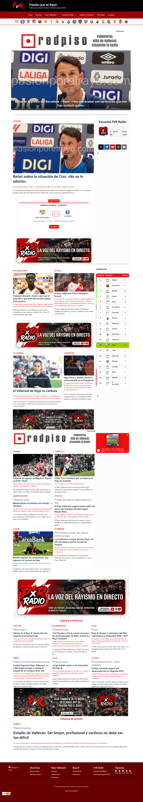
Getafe (114, 329)
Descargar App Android (102, 774)
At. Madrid (116, 307)
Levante (115, 367)
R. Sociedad (115, 383)
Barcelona (116, 285)
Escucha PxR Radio (100, 771)
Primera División (68, 15)
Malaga (115, 361)
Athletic (115, 377)
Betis (114, 302)
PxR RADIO (54, 227)
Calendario (55, 777)
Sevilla (114, 296)
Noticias (39, 15)
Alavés (114, 280)
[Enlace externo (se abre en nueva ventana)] (71, 41)
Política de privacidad (71, 791)
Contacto (111, 15)
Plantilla (54, 771)
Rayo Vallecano (50, 15)
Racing (114, 318)
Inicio (30, 15)
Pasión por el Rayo (43, 5)
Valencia (115, 356)
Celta (114, 350)
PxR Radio (101, 15)
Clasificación (55, 774)
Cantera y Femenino (86, 15)
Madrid (114, 291)
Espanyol (115, 323)
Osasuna (115, 312)
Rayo (114, 345)
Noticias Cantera (35, 774)
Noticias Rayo (34, 771)
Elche (114, 372)
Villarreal (115, 340)
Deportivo (115, 334)
